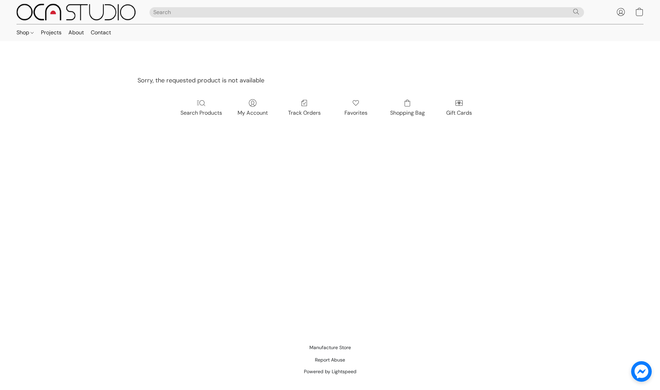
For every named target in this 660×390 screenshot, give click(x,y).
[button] (76, 12)
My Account (253, 112)
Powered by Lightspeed (330, 371)
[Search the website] (576, 11)
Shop (23, 32)
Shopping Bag (407, 112)
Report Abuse (330, 360)
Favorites (355, 112)
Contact (101, 32)
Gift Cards (459, 112)
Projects (51, 32)
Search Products (201, 112)
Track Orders (304, 112)
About (76, 32)
